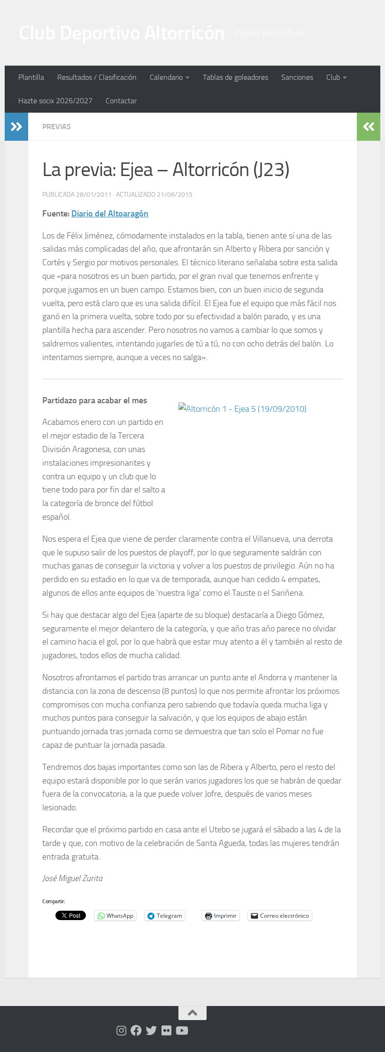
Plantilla (31, 77)
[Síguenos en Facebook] (136, 1030)
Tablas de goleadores (235, 77)
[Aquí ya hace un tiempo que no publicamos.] (151, 1030)
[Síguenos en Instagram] (121, 1030)
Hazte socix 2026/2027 (55, 100)
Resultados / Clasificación (97, 77)
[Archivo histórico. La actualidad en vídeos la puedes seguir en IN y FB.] (181, 1030)
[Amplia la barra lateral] (16, 127)
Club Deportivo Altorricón (122, 33)
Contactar (121, 100)
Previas (56, 126)
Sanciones (297, 77)
